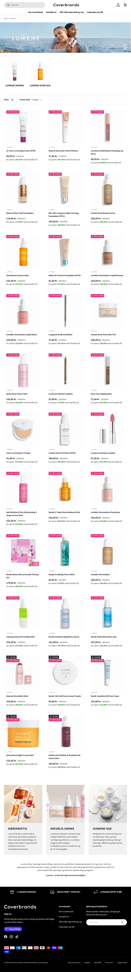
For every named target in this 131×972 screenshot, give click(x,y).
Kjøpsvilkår (97, 963)
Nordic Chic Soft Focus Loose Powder (65, 696)
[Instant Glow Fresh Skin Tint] (108, 311)
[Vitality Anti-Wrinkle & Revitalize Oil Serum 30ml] (66, 732)
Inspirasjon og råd (95, 12)
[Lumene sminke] (14, 71)
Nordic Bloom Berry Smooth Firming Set (22, 576)
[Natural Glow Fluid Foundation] (23, 189)
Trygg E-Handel (122, 963)
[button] (125, 5)
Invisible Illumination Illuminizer (105, 512)
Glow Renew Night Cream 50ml (20, 755)
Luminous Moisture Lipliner (61, 393)
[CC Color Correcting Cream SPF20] (23, 127)
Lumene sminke (15, 85)
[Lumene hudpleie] (40, 71)
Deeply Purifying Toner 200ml (62, 574)
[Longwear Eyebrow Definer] (66, 311)
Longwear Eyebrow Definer (60, 334)
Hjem (6, 18)
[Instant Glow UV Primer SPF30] (66, 429)
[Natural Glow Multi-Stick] (23, 672)
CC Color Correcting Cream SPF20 (20, 150)
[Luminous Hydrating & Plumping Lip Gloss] (108, 127)
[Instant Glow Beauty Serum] (108, 189)
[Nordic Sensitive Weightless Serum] (66, 613)
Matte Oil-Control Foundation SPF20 (65, 275)
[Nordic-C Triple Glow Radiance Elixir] (66, 489)
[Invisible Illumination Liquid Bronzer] (108, 252)
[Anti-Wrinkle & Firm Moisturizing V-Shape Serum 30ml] (23, 489)
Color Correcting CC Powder (18, 453)
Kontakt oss (51, 12)
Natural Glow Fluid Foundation (20, 213)
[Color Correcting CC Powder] (23, 429)
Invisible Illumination (100, 574)
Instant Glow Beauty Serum (103, 213)
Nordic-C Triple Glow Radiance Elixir (64, 512)
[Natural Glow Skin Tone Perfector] (66, 127)
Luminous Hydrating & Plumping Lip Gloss (107, 152)
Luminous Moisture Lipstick (103, 453)
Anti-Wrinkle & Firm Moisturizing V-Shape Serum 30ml (21, 514)
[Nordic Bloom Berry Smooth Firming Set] (23, 551)
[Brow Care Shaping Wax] (108, 370)
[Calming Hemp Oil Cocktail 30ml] (23, 613)
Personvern (109, 963)
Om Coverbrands (35, 12)
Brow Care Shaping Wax (101, 393)
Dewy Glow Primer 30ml (17, 393)
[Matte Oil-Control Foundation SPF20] (66, 252)
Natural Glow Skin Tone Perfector (63, 150)
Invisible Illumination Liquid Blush (21, 334)
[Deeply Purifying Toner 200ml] (66, 551)
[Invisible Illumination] (108, 551)
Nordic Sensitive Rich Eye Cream (105, 696)
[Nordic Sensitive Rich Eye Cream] (108, 672)
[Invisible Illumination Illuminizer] (108, 489)
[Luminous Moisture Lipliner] (66, 370)
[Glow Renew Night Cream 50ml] (23, 732)
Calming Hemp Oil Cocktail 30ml (20, 636)
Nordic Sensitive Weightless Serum (64, 636)
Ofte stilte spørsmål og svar (72, 12)
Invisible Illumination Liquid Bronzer (107, 275)
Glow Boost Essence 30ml (17, 275)
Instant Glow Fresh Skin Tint (103, 334)
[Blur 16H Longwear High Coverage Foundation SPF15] (66, 189)
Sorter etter (25, 99)
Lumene (12, 18)
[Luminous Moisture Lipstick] (108, 429)
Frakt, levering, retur (74, 963)
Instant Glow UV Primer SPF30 (62, 453)
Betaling (87, 963)
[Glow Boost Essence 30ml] (23, 252)
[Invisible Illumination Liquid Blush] (23, 311)
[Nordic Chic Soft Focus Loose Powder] (66, 672)
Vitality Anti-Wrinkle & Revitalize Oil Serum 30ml (64, 757)
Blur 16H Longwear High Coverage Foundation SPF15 (64, 215)
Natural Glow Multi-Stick (17, 696)
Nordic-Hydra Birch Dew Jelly (104, 636)
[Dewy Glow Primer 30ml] (23, 370)
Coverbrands (13, 963)
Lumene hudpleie (40, 85)
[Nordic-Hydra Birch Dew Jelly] (108, 613)
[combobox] (24, 5)
